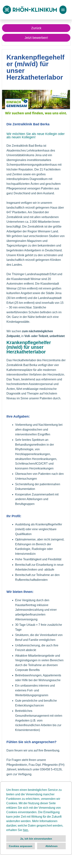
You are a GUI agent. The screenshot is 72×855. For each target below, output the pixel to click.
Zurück (36, 28)
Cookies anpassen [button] (20, 846)
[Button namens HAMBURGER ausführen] (62, 10)
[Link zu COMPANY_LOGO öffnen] (30, 10)
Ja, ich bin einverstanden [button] (36, 838)
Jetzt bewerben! (36, 38)
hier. (25, 830)
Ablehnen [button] (51, 846)
